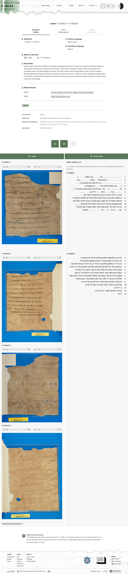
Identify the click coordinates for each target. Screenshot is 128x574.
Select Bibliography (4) (63, 31)
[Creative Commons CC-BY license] (49, 571)
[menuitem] (44, 6)
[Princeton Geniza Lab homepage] (89, 560)
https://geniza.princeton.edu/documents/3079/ (85, 540)
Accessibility (11, 571)
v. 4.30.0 (104, 571)
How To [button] (92, 5)
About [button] (81, 5)
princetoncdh (117, 564)
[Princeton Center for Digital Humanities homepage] (102, 560)
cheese (25, 105)
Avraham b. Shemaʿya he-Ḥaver (61, 92)
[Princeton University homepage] (115, 571)
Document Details (36, 31)
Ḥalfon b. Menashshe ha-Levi (60, 96)
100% (28, 167)
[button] (11, 7)
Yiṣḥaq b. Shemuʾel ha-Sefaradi (83, 92)
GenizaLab (116, 559)
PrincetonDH (117, 561)
